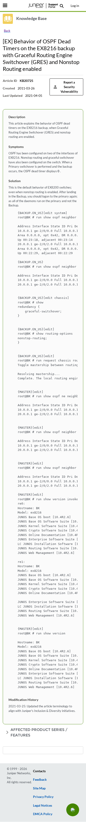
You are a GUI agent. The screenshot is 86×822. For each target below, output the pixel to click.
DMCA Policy (42, 814)
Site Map (39, 788)
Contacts (39, 771)
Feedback (40, 779)
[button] (72, 809)
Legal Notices (42, 805)
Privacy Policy (43, 797)
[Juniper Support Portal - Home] (43, 5)
